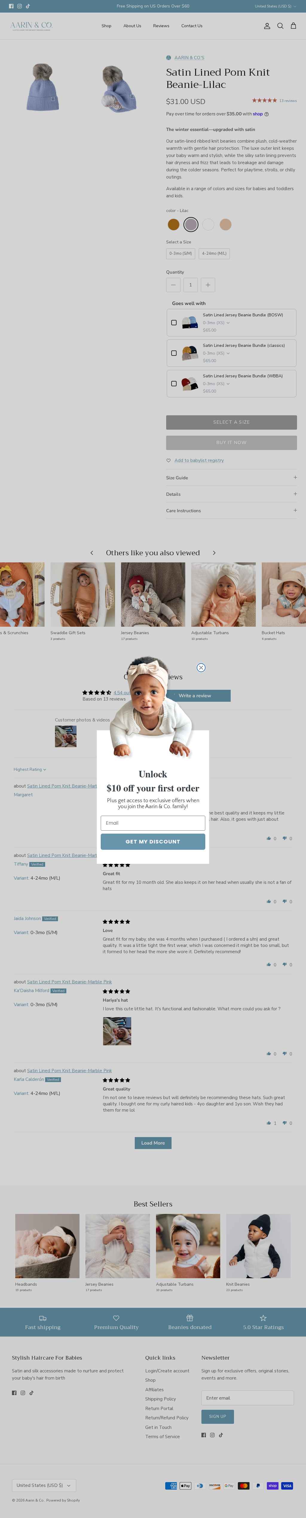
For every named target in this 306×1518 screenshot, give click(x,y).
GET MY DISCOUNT (153, 841)
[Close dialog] (201, 667)
